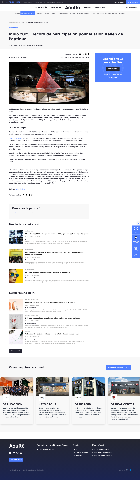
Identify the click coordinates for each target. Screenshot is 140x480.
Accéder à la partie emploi (118, 367)
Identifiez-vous (16, 213)
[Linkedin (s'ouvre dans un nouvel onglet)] (116, 77)
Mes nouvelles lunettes (103, 452)
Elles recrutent (28, 2)
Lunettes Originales (101, 449)
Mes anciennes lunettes (103, 455)
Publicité (79, 455)
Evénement (100, 13)
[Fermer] (138, 223)
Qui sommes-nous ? (46, 449)
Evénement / (17, 22)
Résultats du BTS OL (39, 2)
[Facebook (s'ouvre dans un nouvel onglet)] (109, 77)
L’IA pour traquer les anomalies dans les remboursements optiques (52, 318)
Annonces (56, 8)
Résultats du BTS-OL (27, 13)
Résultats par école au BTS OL (55, 2)
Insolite (93, 13)
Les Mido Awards (15, 138)
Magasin (46, 13)
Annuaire (100, 8)
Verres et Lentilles (62, 13)
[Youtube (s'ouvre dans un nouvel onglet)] (111, 77)
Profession (39, 13)
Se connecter (134, 2)
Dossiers (115, 13)
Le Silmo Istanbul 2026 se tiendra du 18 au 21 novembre (47, 273)
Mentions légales (14, 470)
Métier (27, 331)
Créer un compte (119, 2)
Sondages (122, 13)
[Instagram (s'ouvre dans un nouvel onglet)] (114, 77)
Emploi (87, 8)
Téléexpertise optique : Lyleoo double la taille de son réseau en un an (53, 334)
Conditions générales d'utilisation (33, 470)
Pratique (108, 13)
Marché (53, 13)
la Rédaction (20, 189)
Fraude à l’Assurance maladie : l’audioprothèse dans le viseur (50, 302)
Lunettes (72, 13)
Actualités (41, 8)
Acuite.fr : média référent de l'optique (53, 445)
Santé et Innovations (82, 13)
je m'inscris (113, 69)
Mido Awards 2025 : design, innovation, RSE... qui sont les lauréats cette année (57, 234)
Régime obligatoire (32, 299)
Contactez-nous (82, 452)
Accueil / (11, 22)
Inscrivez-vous (16, 459)
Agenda (17, 13)
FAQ (77, 449)
